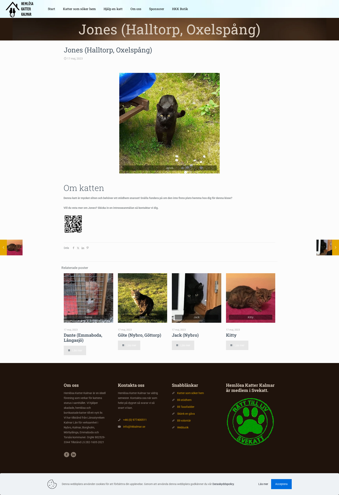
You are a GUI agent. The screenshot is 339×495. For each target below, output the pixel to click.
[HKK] (21, 9)
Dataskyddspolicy (223, 484)
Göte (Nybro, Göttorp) (139, 335)
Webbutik (183, 427)
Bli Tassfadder (185, 406)
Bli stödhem (184, 400)
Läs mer (263, 484)
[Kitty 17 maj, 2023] (11, 247)
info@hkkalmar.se (134, 426)
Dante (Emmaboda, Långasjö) (83, 337)
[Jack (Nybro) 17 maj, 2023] (327, 247)
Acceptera (281, 484)
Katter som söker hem (190, 393)
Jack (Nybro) (185, 335)
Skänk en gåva (186, 413)
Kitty (231, 335)
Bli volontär (184, 420)
